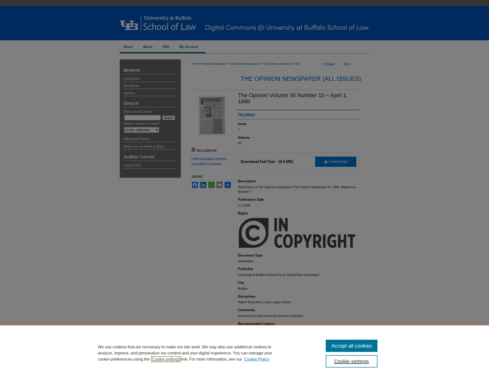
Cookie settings (166, 359)
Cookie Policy (256, 359)
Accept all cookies (351, 346)
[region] (244, 353)
